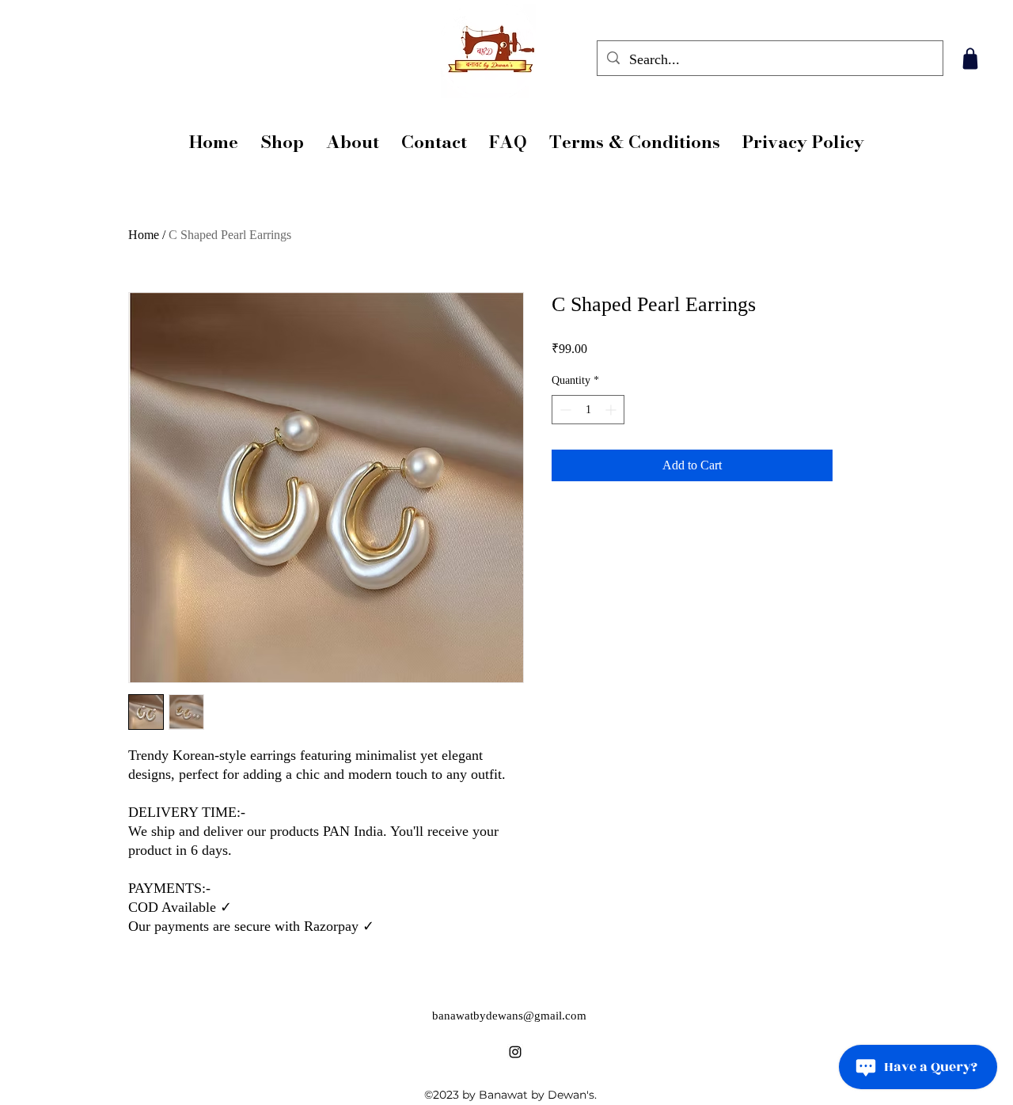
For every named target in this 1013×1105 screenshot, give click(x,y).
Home (143, 234)
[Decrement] (564, 409)
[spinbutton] (588, 409)
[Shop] (970, 58)
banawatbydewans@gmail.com (509, 1015)
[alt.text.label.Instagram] (515, 1052)
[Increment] (612, 409)
